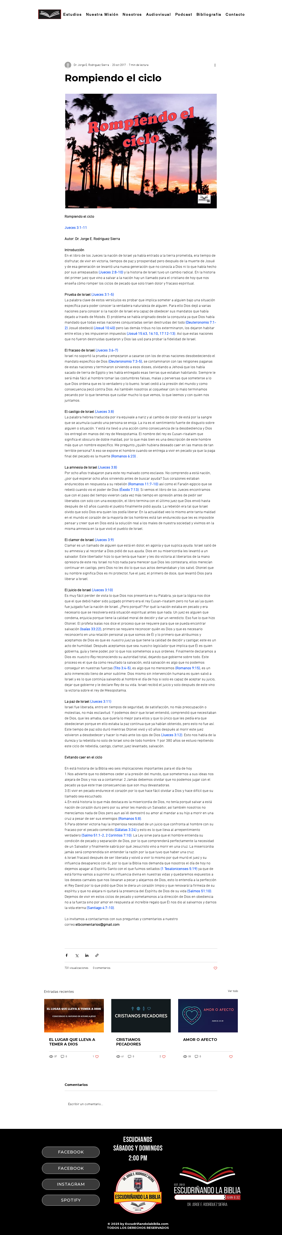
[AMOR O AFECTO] (208, 1015)
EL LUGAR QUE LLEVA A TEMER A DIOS (72, 1041)
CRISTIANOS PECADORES (128, 1041)
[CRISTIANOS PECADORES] (141, 1015)
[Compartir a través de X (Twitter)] (77, 955)
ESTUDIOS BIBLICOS (57, 37)
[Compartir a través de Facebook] (67, 955)
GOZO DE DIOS (88, 37)
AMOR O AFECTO (200, 1039)
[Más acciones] (214, 65)
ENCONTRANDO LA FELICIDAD (126, 37)
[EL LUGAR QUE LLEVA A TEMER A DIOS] (74, 1015)
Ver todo (233, 991)
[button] (233, 36)
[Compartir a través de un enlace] (97, 955)
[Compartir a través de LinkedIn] (87, 955)
